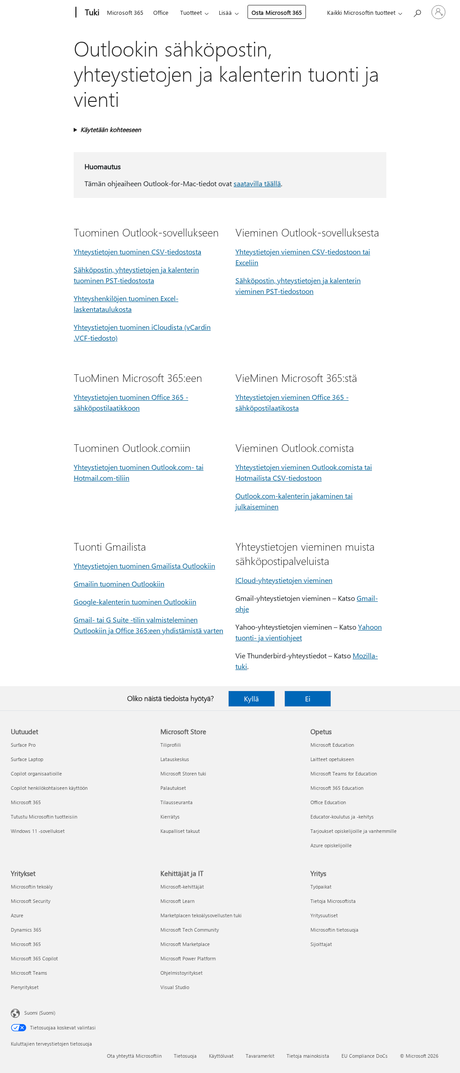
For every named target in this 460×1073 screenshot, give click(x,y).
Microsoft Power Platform (188, 958)
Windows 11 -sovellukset (38, 831)
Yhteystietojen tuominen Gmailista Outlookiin (144, 565)
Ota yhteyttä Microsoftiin (134, 1055)
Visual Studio (174, 987)
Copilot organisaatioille (36, 773)
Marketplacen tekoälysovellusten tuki (201, 915)
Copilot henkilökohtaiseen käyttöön (49, 787)
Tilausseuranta (176, 802)
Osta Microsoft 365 (277, 12)
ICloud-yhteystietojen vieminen (283, 580)
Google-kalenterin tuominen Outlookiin (135, 601)
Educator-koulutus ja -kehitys (342, 816)
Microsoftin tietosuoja (334, 929)
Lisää (225, 12)
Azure (17, 915)
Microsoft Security (30, 901)
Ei (307, 698)
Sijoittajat (321, 944)
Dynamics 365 (26, 929)
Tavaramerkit (260, 1055)
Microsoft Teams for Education (343, 773)
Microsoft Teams (29, 972)
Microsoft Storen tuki (183, 773)
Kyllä (251, 698)
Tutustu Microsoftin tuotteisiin (44, 816)
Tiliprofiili (170, 744)
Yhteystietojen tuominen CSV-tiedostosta (137, 251)
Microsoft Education (332, 744)
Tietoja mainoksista (308, 1055)
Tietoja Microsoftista (333, 901)
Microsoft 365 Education (336, 787)
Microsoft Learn (177, 901)
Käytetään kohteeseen (110, 129)
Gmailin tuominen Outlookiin (119, 583)
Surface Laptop (27, 759)
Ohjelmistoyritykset (181, 972)
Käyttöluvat (221, 1055)
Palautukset (173, 787)
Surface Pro (23, 744)
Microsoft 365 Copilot (34, 958)
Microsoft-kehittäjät (182, 886)
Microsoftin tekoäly (32, 886)
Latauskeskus (174, 759)
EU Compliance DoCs (364, 1055)
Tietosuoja (185, 1055)
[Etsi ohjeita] (417, 11)
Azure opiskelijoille (331, 845)
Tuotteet (191, 12)
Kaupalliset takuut (180, 831)
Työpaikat (321, 886)
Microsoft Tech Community (189, 929)
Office (160, 12)
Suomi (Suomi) (39, 1012)
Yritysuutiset (324, 915)
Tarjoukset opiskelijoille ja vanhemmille (353, 831)
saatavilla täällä (257, 183)
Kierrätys (170, 816)
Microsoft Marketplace (185, 944)
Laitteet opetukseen (332, 759)
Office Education (328, 802)
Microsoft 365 (125, 12)
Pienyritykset (25, 987)
